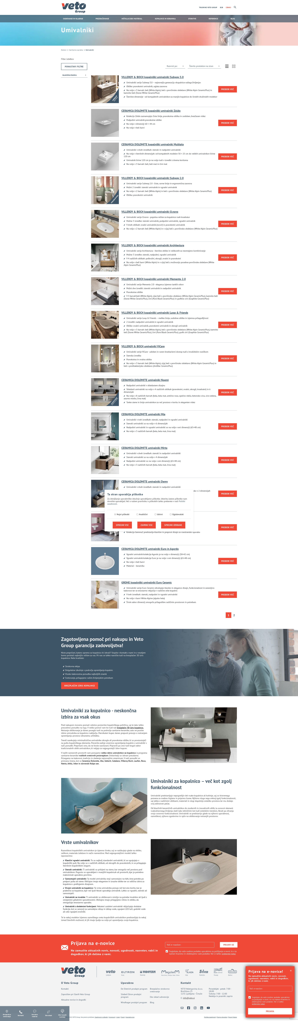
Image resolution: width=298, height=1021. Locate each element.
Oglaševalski (178, 514)
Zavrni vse (146, 525)
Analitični (143, 514)
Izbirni (160, 514)
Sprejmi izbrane (173, 525)
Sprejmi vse (122, 525)
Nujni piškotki (123, 514)
